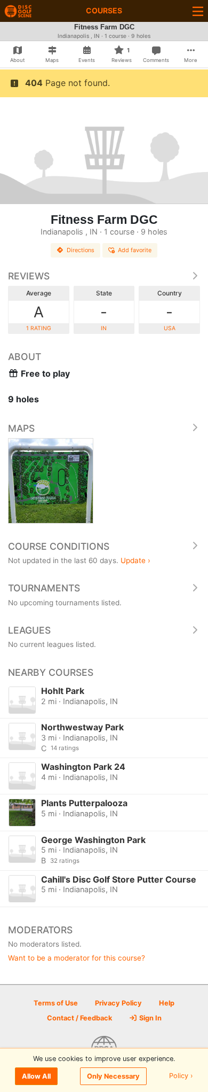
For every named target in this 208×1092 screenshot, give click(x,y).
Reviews (29, 276)
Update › (135, 560)
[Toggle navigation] (198, 11)
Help (166, 1003)
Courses (104, 10)
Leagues (29, 630)
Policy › (181, 1076)
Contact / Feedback (79, 1018)
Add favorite (134, 250)
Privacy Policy (118, 1003)
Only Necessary (113, 1076)
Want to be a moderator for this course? (76, 958)
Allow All (36, 1076)
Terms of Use (56, 1003)
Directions (80, 250)
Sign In (150, 1018)
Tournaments (44, 588)
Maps (21, 428)
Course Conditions (58, 546)
